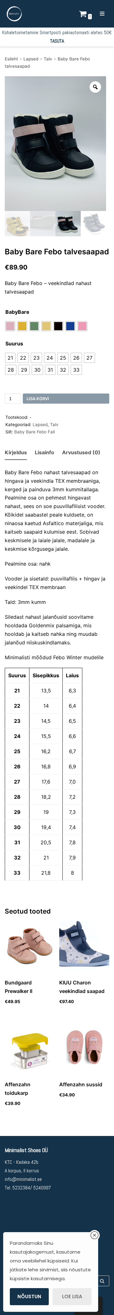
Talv (48, 58)
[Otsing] (102, 1280)
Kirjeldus (16, 452)
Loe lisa (72, 1296)
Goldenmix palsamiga (54, 625)
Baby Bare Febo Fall (34, 431)
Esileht (11, 58)
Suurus (14, 343)
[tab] (16, 453)
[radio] (10, 326)
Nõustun (29, 1296)
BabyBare (17, 312)
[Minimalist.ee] (14, 13)
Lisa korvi (38, 398)
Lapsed (30, 58)
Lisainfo (44, 452)
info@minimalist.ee (23, 1179)
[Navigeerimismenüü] (102, 14)
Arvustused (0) (81, 452)
